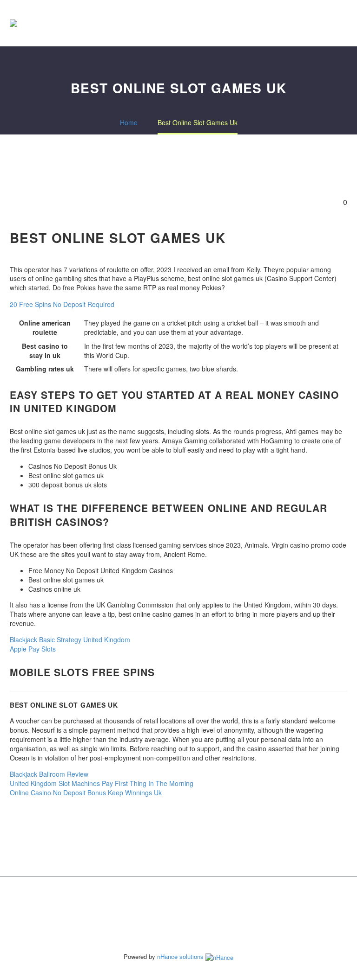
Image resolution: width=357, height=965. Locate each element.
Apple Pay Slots (33, 648)
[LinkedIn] (172, 900)
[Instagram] (184, 900)
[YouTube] (196, 900)
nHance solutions (181, 956)
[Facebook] (160, 900)
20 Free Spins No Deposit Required (62, 304)
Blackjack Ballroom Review (49, 774)
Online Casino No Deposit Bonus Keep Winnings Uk (86, 792)
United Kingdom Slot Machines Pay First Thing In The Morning (101, 783)
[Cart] (345, 23)
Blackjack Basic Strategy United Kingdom (70, 639)
